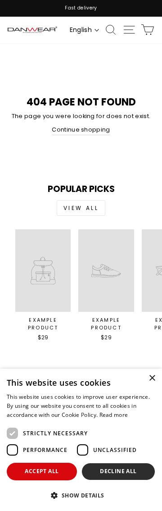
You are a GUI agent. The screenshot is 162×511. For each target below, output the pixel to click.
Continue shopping (81, 129)
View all (81, 208)
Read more (113, 415)
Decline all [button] (118, 471)
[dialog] (81, 440)
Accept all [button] (41, 471)
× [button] (151, 378)
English (81, 29)
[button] (81, 495)
